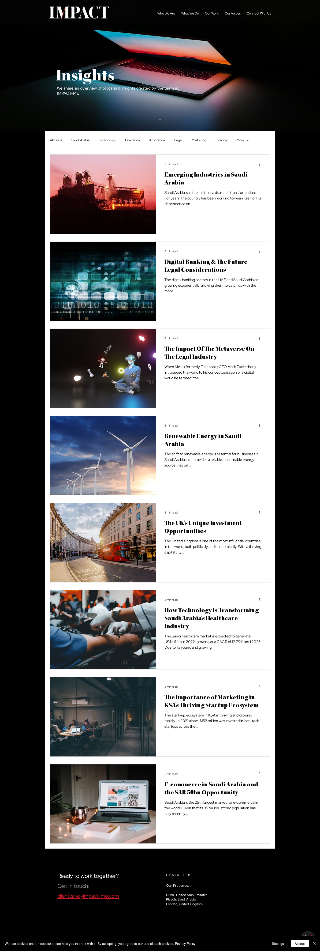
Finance (221, 140)
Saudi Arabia (80, 140)
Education (132, 140)
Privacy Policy (185, 943)
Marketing (199, 140)
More (240, 140)
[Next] (294, 65)
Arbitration (157, 140)
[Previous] (25, 65)
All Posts (56, 140)
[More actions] (261, 164)
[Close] (314, 943)
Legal (178, 140)
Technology (107, 140)
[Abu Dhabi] (160, 119)
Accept (300, 943)
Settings (278, 943)
